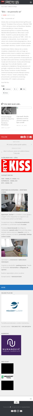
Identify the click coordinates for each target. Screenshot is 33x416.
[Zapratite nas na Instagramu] (27, 137)
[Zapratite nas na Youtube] (21, 137)
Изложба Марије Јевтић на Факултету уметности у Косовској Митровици (7, 121)
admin (4, 15)
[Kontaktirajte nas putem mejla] (30, 137)
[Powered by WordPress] (10, 407)
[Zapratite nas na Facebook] (24, 137)
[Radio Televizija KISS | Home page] (13, 2)
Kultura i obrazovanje (9, 6)
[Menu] (31, 2)
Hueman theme (26, 407)
